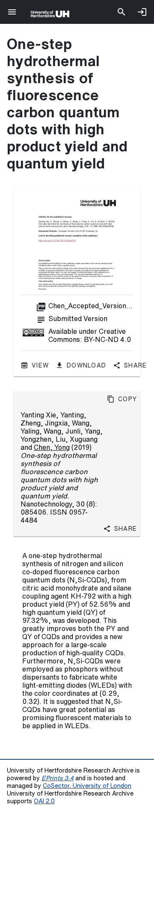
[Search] (121, 12)
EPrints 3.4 (57, 778)
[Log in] (142, 12)
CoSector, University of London (87, 785)
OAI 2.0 (44, 801)
